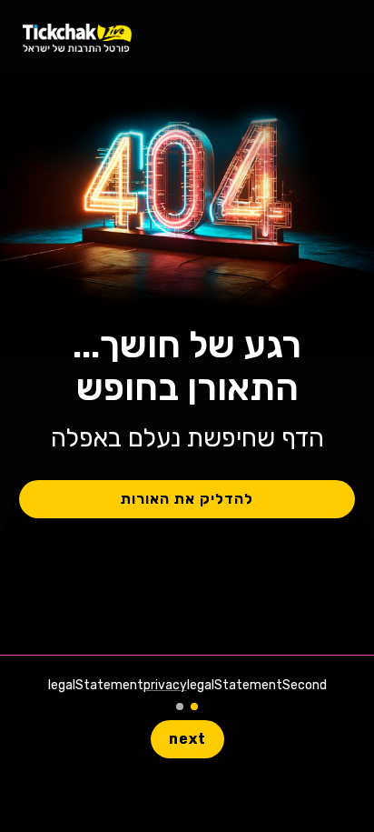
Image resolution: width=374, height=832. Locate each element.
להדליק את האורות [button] (187, 498)
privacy (165, 685)
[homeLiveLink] (77, 36)
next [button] (187, 738)
